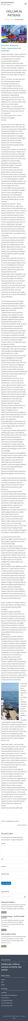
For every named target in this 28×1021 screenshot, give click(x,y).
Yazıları (3, 979)
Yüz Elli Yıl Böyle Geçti (6, 1003)
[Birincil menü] (25, 4)
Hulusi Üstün (6, 45)
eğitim (4, 48)
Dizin (2, 982)
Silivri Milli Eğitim (5, 50)
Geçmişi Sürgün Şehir (6, 1005)
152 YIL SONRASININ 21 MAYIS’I (10, 821)
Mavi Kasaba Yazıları (8, 934)
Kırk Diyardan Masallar (7, 1000)
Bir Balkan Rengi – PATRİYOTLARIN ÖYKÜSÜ (12, 917)
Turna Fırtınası (5, 998)
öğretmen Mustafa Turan (14, 48)
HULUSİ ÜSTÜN (7, 3)
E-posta (3, 866)
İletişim (3, 985)
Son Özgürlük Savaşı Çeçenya (9, 995)
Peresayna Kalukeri (8, 902)
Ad (2, 859)
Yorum (3, 843)
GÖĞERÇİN (4, 992)
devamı (3, 912)
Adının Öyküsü (21, 825)
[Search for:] (14, 897)
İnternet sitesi (5, 874)
